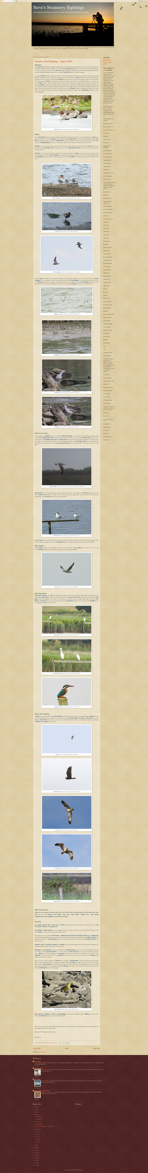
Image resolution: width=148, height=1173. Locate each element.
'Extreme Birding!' (45, 1080)
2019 (36, 1145)
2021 (36, 1112)
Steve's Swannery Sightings (58, 7)
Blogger (81, 1170)
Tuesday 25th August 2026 (40, 1062)
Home (67, 1048)
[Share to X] (66, 1043)
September (38, 1124)
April (37, 1139)
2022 (36, 1109)
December (38, 1116)
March (37, 1142)
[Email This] (63, 1043)
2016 (36, 1152)
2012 (36, 1163)
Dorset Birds (37, 1061)
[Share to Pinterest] (69, 1043)
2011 (36, 1165)
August (37, 1129)
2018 (36, 1147)
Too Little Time (44, 1069)
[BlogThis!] (64, 1043)
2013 (36, 1160)
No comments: (54, 1042)
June (37, 1134)
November (38, 1119)
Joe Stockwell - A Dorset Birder (42, 1091)
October (38, 1121)
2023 (36, 1107)
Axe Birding (37, 1079)
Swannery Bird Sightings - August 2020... (54, 61)
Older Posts (96, 1048)
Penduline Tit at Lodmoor (46, 1092)
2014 (36, 1157)
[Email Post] (60, 1042)
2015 (36, 1155)
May (37, 1137)
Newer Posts (37, 1048)
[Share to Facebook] (67, 1043)
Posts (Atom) (42, 1052)
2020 (36, 1114)
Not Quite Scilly (38, 1068)
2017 (36, 1150)
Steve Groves (108, 60)
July (37, 1132)
